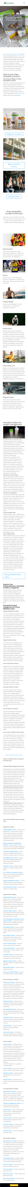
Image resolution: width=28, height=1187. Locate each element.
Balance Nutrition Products (14, 165)
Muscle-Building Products (9, 1009)
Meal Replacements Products (10, 858)
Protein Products (7, 1118)
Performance (7, 328)
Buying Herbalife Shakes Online (12, 576)
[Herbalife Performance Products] (14, 319)
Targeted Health (8, 397)
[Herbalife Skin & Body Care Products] (14, 356)
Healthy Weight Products (9, 829)
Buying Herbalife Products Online (14, 18)
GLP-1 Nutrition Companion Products (12, 872)
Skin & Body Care (9, 366)
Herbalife (20, 56)
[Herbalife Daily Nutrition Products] (14, 240)
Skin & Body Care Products (10, 1141)
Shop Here (14, 26)
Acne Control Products (9, 1178)
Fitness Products (7, 1044)
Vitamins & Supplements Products (12, 1103)
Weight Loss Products (14, 134)
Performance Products (9, 982)
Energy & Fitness (14, 197)
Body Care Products (8, 1173)
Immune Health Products (9, 943)
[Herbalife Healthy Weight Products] (14, 292)
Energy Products (7, 1025)
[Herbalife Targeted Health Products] (14, 388)
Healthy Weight (8, 302)
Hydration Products (8, 866)
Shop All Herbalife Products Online (14, 755)
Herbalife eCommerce (19, 93)
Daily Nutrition (8, 249)
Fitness (5, 275)
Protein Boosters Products (10, 887)
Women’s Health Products (10, 911)
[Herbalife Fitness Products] (14, 266)
